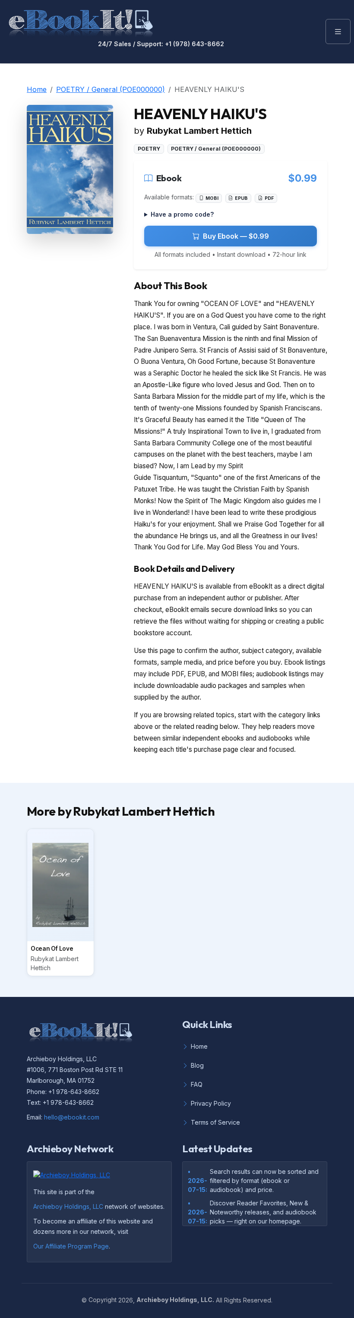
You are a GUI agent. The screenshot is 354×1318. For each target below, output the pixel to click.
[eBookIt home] (80, 21)
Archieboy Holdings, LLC (68, 1206)
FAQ (196, 1084)
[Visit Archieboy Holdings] (74, 1177)
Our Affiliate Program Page (71, 1246)
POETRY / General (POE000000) (110, 89)
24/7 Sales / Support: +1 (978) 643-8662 (161, 44)
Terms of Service (215, 1122)
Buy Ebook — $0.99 (236, 236)
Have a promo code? (182, 214)
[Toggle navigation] (338, 31)
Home (37, 89)
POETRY (149, 148)
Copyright (102, 1299)
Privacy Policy (211, 1103)
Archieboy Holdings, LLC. (175, 1299)
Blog (197, 1065)
